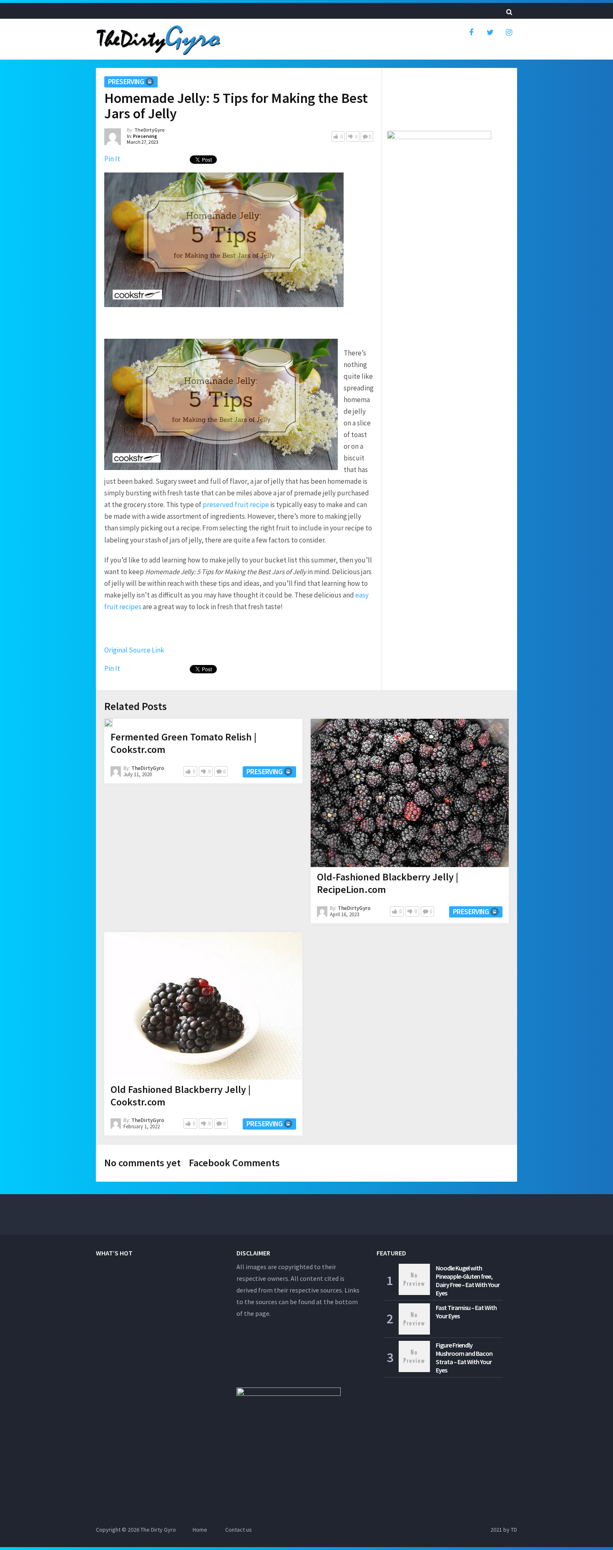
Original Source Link (134, 650)
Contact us (238, 1529)
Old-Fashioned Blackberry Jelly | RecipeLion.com (387, 883)
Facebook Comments (234, 1162)
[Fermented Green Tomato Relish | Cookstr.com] (108, 723)
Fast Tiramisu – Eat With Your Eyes (466, 1311)
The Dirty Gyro (158, 1529)
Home (200, 1529)
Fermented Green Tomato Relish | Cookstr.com (183, 743)
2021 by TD (503, 1529)
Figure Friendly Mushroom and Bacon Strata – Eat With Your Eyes (464, 1357)
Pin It (112, 158)
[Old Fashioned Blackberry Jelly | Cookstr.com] (203, 1006)
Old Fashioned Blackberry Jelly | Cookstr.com (181, 1095)
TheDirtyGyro (149, 130)
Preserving (126, 81)
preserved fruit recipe (236, 504)
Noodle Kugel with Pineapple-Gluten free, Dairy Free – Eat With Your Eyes (468, 1280)
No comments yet (142, 1162)
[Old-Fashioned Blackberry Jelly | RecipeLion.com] (410, 793)
